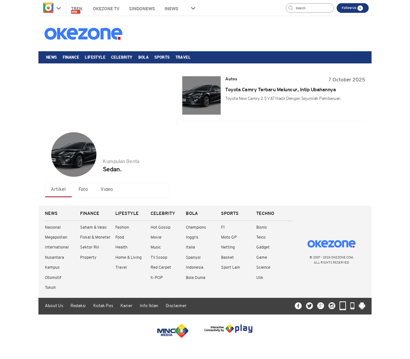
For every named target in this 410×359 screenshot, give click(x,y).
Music (156, 247)
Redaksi (78, 306)
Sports (161, 57)
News (51, 57)
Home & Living (128, 258)
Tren (77, 9)
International (57, 247)
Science (263, 267)
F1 (223, 227)
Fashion (122, 227)
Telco (261, 237)
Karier (126, 306)
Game (261, 258)
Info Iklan (149, 306)
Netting (228, 247)
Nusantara (54, 258)
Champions (196, 227)
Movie (156, 237)
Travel (183, 57)
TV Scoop (159, 258)
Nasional (53, 227)
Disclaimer (176, 306)
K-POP (157, 278)
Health (121, 247)
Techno (265, 213)
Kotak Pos (103, 306)
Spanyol (193, 258)
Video (107, 189)
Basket (227, 258)
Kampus (52, 267)
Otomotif (53, 278)
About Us (54, 306)
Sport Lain (230, 267)
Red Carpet (161, 267)
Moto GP (229, 237)
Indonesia (194, 267)
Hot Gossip (160, 227)
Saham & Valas (93, 227)
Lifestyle (95, 57)
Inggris (192, 237)
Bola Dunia (195, 278)
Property (88, 258)
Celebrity (122, 57)
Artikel (58, 189)
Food (119, 237)
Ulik (259, 278)
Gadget (263, 247)
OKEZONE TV (106, 8)
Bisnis (261, 227)
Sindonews (142, 8)
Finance (71, 57)
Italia (190, 247)
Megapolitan (56, 237)
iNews (171, 8)
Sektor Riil (89, 247)
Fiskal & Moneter (95, 237)
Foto (83, 189)
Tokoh (50, 288)
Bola (143, 57)
